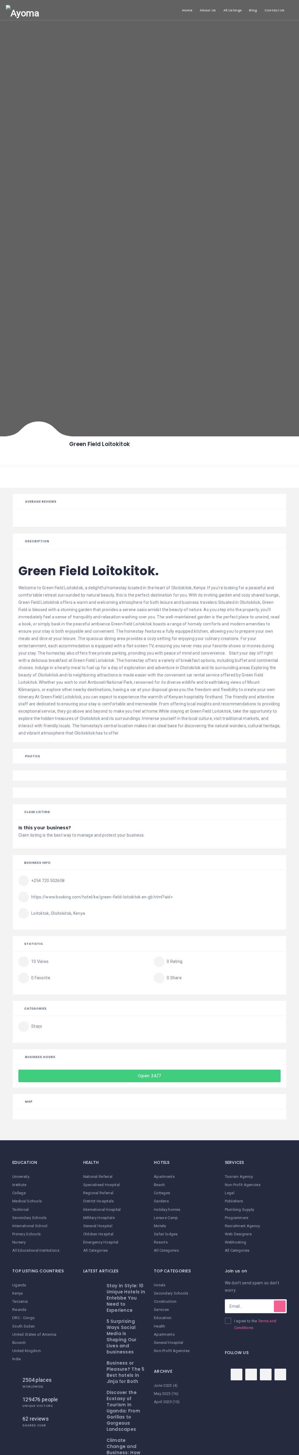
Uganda (19, 1285)
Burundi (19, 1342)
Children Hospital (98, 1234)
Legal (229, 1193)
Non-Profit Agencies (172, 1351)
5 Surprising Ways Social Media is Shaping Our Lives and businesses (122, 1336)
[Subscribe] (280, 1306)
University (20, 1176)
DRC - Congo (23, 1318)
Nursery (19, 1242)
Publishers (234, 1201)
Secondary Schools (29, 1218)
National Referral (98, 1176)
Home (187, 10)
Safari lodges (166, 1234)
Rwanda (19, 1309)
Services (161, 1309)
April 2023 (163, 1402)
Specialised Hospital (101, 1185)
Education (163, 1318)
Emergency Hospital (101, 1242)
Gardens (161, 1201)
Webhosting (235, 1242)
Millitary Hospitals (99, 1218)
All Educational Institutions (35, 1250)
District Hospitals (98, 1201)
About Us (208, 10)
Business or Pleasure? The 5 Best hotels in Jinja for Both (126, 1372)
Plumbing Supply (239, 1209)
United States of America (34, 1334)
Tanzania (20, 1301)
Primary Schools (26, 1234)
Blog (253, 10)
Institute (19, 1185)
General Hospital (97, 1226)
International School (30, 1226)
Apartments (164, 1176)
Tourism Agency (239, 1176)
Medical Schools (27, 1201)
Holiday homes (167, 1209)
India (16, 1359)
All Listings (232, 10)
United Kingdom (26, 1351)
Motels (160, 1226)
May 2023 (162, 1393)
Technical (20, 1209)
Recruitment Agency (242, 1226)
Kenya (17, 1293)
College (19, 1193)
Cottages (162, 1193)
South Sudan (23, 1326)
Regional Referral (98, 1193)
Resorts (161, 1242)
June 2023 (163, 1385)
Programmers (236, 1218)
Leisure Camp (166, 1218)
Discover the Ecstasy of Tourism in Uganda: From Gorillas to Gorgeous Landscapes (123, 1410)
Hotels (160, 1285)
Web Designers (238, 1234)
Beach (159, 1185)
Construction (165, 1301)
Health (159, 1326)
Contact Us (275, 10)
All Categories (95, 1250)
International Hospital (102, 1209)
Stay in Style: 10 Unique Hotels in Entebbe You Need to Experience (126, 1298)
